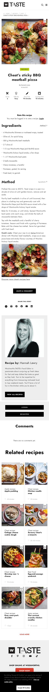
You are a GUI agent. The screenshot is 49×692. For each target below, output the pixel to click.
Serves (7, 97)
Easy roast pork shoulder (11, 616)
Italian (33, 233)
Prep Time (27, 97)
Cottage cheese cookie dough (11, 533)
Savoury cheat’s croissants (35, 533)
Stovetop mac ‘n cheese (12, 575)
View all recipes (15, 394)
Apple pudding (12, 491)
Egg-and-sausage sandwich (35, 575)
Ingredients (42, 182)
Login (41, 118)
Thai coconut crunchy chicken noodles (35, 617)
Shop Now (24, 670)
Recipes (15, 14)
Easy (22, 14)
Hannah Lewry (25, 85)
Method (43, 125)
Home (8, 14)
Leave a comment (24, 291)
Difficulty (16, 97)
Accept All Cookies (24, 688)
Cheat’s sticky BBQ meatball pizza (15, 15)
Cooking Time (39, 97)
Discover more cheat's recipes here (16, 279)
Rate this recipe (24, 115)
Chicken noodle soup (35, 492)
